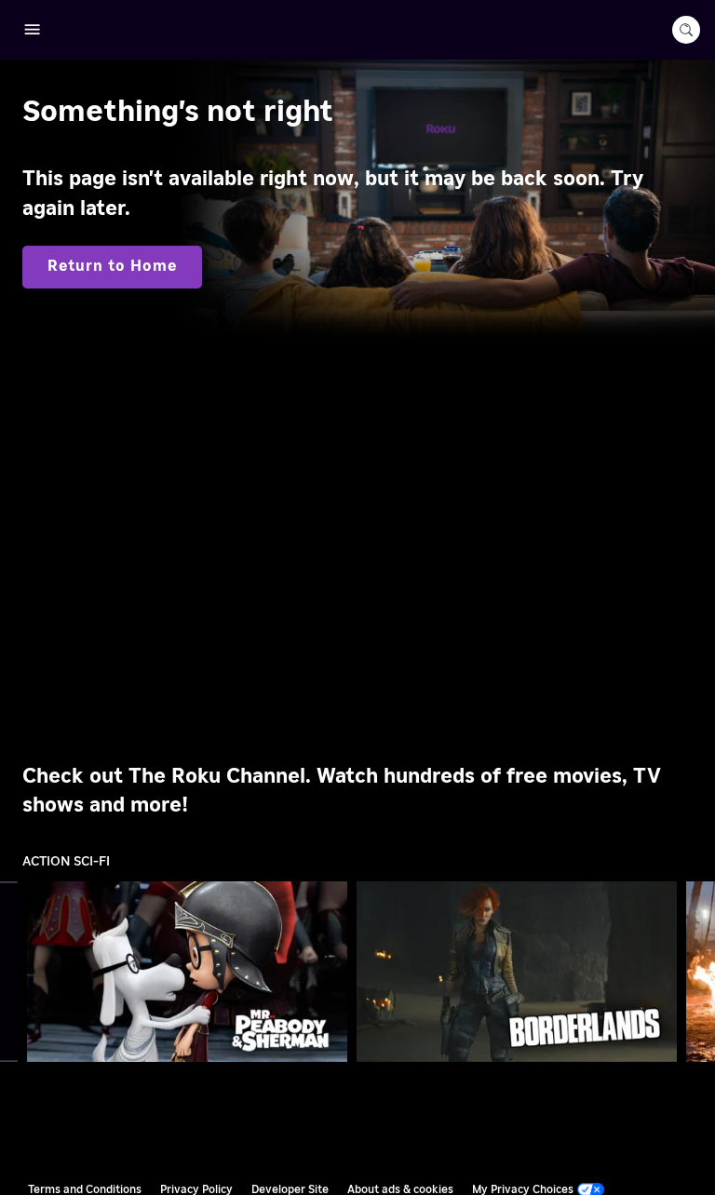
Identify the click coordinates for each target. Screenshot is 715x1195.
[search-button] (686, 30)
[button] (191, 972)
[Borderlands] (517, 971)
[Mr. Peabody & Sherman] (187, 971)
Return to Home (112, 266)
